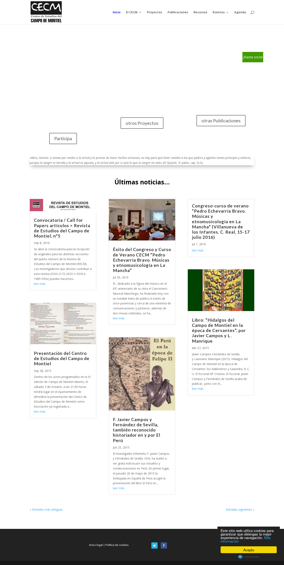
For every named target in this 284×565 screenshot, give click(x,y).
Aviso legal (96, 545)
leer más (40, 284)
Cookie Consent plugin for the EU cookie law (248, 557)
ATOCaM (142, 82)
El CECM (131, 12)
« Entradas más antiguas (46, 509)
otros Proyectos (142, 123)
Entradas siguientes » (240, 509)
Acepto (248, 549)
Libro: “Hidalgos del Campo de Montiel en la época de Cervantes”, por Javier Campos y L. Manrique (219, 330)
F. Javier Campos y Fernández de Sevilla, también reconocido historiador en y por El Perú (136, 430)
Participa (63, 138)
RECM (221, 94)
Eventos (219, 12)
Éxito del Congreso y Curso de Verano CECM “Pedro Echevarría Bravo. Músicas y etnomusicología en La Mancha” (142, 260)
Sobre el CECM (63, 97)
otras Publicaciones (221, 120)
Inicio (117, 12)
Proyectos (154, 12)
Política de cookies (117, 545)
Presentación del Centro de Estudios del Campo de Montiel (61, 358)
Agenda (240, 12)
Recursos (200, 12)
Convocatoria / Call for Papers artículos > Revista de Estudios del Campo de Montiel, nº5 (62, 227)
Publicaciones (178, 12)
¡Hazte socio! (253, 57)
